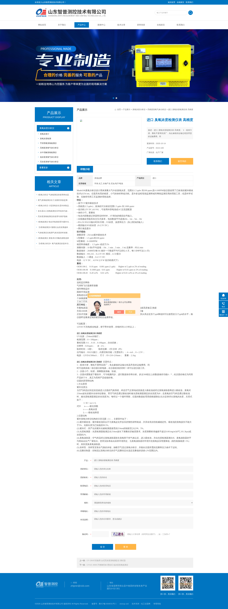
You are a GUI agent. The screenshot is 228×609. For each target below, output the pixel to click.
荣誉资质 (141, 25)
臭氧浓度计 (44, 134)
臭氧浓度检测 (45, 139)
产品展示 (126, 110)
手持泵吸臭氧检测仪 (48, 143)
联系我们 (189, 2)
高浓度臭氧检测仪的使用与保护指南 (52, 216)
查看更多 (43, 167)
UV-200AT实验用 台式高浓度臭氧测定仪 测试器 (106, 561)
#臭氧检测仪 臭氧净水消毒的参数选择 (53, 238)
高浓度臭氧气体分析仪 (49, 162)
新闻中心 (101, 25)
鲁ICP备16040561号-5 (107, 604)
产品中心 (82, 25)
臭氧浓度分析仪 (46, 128)
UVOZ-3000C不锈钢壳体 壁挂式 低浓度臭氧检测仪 (107, 565)
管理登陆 (157, 604)
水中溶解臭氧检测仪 (48, 152)
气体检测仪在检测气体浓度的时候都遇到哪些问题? (54, 233)
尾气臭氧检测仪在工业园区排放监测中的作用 (54, 200)
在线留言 (180, 2)
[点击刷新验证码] (118, 534)
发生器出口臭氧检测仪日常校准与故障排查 (54, 211)
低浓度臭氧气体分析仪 (49, 157)
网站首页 (42, 25)
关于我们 (62, 25)
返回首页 (171, 2)
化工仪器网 (145, 604)
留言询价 (182, 161)
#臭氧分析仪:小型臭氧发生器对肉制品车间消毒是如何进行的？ (54, 206)
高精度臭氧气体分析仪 (49, 148)
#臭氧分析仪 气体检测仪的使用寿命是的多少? (54, 195)
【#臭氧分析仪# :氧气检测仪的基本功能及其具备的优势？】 (54, 244)
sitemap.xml (124, 604)
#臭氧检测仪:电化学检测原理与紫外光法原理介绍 (54, 222)
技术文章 (121, 25)
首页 (119, 110)
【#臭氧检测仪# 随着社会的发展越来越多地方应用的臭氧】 (54, 227)
